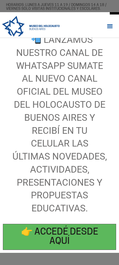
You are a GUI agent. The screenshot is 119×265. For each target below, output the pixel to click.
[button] (109, 25)
